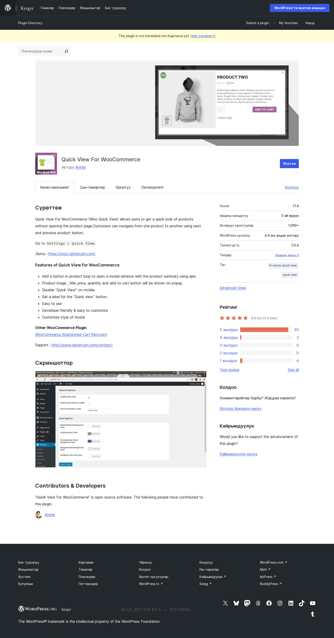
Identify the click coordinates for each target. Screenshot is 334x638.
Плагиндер (87, 577)
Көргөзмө (86, 562)
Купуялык (25, 584)
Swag (205, 584)
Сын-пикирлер (92, 187)
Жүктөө (289, 163)
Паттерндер (88, 584)
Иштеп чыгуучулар (153, 577)
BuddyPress (271, 584)
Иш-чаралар (209, 569)
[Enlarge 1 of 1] (200, 377)
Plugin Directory (30, 23)
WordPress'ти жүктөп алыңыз (299, 8)
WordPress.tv (151, 584)
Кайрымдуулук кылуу (239, 454)
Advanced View (233, 288)
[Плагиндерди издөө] (66, 51)
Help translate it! (203, 36)
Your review (229, 369)
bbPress (268, 577)
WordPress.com (273, 562)
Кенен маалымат (54, 187)
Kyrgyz (66, 609)
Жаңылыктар (28, 569)
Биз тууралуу (28, 562)
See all (293, 369)
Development (152, 187)
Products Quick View (283, 265)
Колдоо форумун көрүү (241, 408)
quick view (290, 274)
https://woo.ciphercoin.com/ (71, 253)
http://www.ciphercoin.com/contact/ (82, 345)
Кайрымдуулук (212, 577)
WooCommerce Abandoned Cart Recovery (71, 334)
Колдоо (292, 187)
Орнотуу (123, 187)
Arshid (80, 167)
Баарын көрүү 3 (287, 255)
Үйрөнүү (145, 562)
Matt (265, 569)
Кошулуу (206, 562)
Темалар (85, 569)
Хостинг (24, 577)
